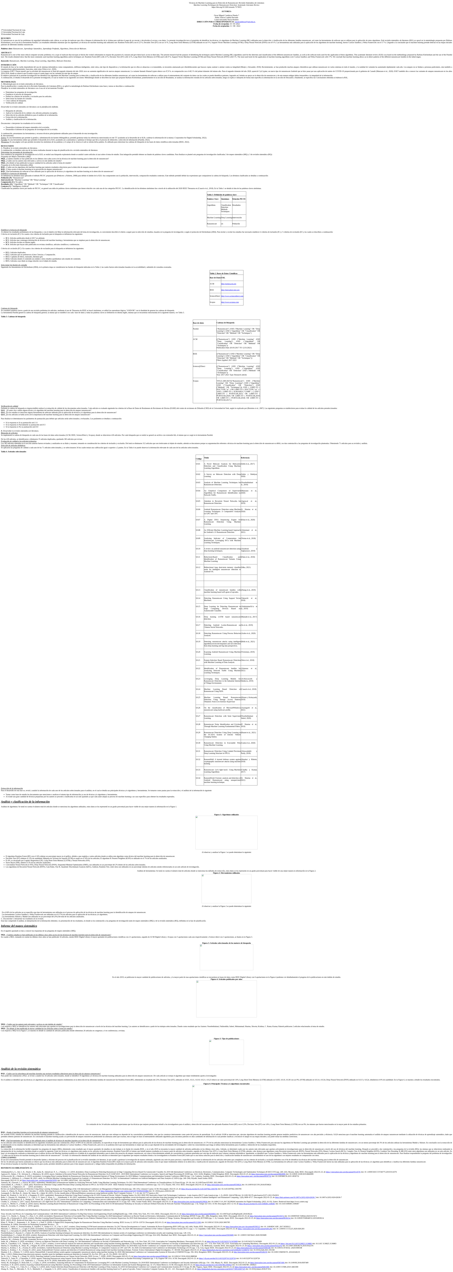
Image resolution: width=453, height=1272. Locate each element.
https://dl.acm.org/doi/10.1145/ (192, 1189)
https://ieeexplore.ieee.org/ (235, 1227)
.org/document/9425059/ (48, 1180)
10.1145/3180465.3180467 (265, 1204)
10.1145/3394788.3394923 (222, 1265)
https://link (279, 1197)
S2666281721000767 (242, 1250)
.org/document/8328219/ (258, 1252)
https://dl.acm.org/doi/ (247, 1204)
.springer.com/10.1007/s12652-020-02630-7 (299, 1197)
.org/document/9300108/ (261, 1248)
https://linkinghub (203, 1269)
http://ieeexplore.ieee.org (230, 290)
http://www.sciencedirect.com (232, 296)
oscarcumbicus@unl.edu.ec (245, 22)
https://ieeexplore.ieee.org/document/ (147, 1256)
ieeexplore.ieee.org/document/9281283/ (258, 1229)
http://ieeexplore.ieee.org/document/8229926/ (191, 1202)
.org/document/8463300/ (260, 1267)
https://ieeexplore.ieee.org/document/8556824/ (224, 1185)
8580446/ (164, 1256)
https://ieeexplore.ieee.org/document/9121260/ (184, 1222)
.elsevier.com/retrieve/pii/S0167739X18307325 (227, 1269)
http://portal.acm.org (228, 284)
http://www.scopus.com (230, 302)
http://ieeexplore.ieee (241, 1252)
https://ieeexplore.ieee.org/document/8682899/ (268, 1174)
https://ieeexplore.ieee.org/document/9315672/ (267, 1216)
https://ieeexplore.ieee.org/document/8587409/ (267, 1263)
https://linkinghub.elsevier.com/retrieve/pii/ (218, 1250)
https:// (328, 1172)
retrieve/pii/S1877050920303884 (136, 1191)
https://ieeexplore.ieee (245, 1176)
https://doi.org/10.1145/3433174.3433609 (222, 1241)
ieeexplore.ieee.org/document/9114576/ (346, 1172)
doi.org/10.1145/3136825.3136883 (299, 1244)
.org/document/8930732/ (262, 1176)
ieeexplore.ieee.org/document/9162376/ (267, 1246)
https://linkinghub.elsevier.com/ (112, 1191)
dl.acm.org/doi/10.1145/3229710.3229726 (220, 1258)
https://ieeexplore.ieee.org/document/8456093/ (199, 1214)
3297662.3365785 (211, 1189)
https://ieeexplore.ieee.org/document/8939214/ (273, 1218)
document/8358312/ (252, 1227)
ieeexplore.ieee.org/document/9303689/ (219, 1235)
